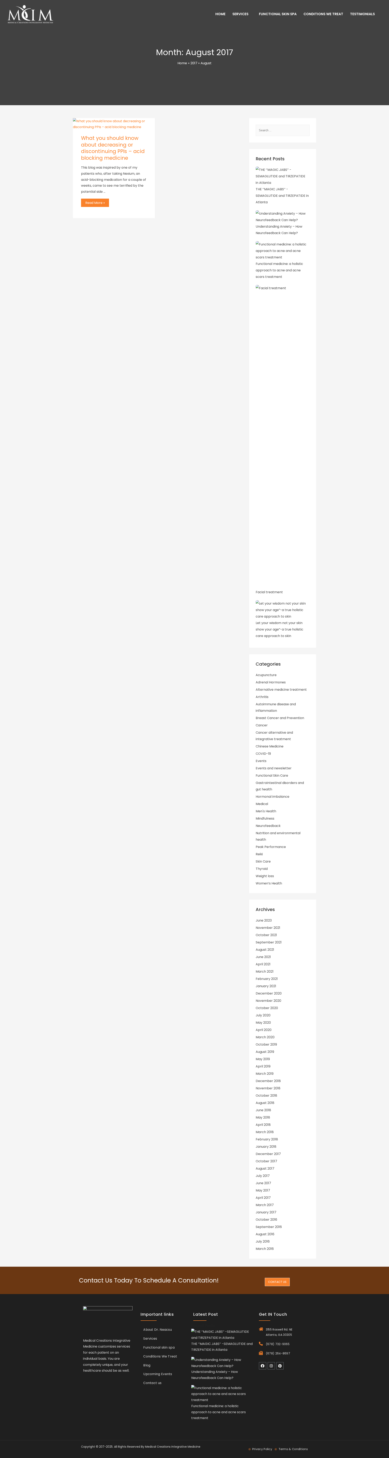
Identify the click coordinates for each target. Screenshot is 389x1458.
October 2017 (266, 1161)
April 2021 (263, 964)
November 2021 (268, 927)
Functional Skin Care (272, 775)
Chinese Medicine (269, 746)
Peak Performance (271, 847)
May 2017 (263, 1190)
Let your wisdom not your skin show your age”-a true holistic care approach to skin (279, 629)
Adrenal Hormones (271, 682)
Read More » (95, 202)
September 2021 (269, 942)
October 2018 (266, 1095)
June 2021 (263, 957)
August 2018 (265, 1102)
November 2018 (268, 1088)
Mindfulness (265, 818)
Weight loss (265, 876)
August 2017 (265, 1168)
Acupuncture (266, 675)
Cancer (262, 725)
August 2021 (265, 949)
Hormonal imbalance (272, 796)
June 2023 (264, 920)
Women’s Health (269, 883)
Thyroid (262, 868)
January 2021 (266, 986)
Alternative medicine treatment (281, 689)
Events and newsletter (274, 768)
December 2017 (268, 1154)
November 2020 (268, 1000)
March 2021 (265, 971)
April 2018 (263, 1124)
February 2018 (267, 1139)
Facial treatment (269, 592)
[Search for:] (283, 130)
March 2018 (265, 1132)
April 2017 (263, 1197)
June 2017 (263, 1183)
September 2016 (269, 1227)
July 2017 (263, 1175)
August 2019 (265, 1051)
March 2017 (265, 1205)
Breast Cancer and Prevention (280, 718)
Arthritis (262, 697)
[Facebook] (262, 1365)
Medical (262, 804)
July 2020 (263, 1015)
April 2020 (263, 1030)
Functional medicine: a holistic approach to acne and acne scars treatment (279, 270)
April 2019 (263, 1066)
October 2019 (266, 1044)
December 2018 (268, 1081)
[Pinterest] (280, 1365)
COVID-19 (263, 753)
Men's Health (266, 811)
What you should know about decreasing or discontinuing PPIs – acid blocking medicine (113, 148)
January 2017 (266, 1212)
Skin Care (263, 861)
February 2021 (267, 978)
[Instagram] (271, 1365)
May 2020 (263, 1022)
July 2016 (263, 1241)
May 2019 (263, 1059)
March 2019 (265, 1073)
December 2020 (269, 993)
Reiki (259, 854)
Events (261, 761)
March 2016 (265, 1248)
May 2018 (263, 1117)
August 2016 (265, 1234)
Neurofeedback (268, 825)
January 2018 (266, 1146)
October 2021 (266, 935)
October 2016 (266, 1219)
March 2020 (265, 1037)
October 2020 (267, 1008)
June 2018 (263, 1110)
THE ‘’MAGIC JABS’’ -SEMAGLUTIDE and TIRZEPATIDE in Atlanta (282, 195)
